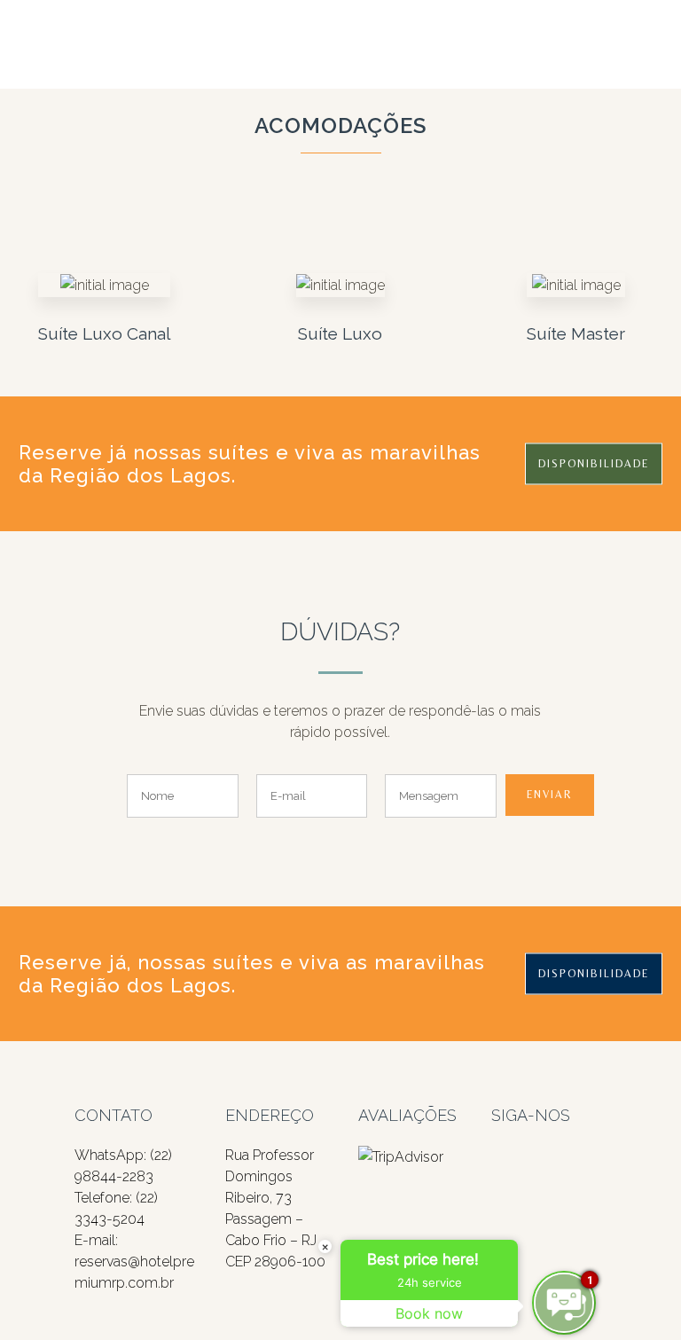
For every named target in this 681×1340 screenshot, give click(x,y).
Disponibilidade (593, 464)
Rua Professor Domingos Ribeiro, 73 (269, 1176)
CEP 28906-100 (275, 1261)
